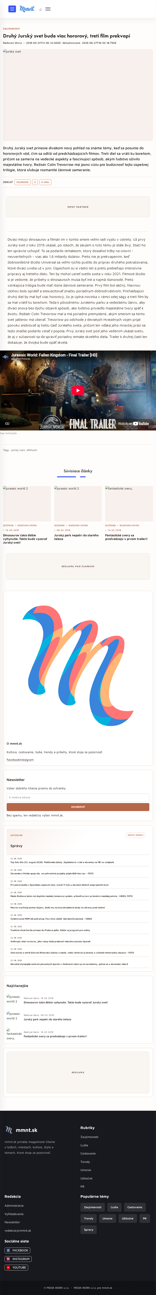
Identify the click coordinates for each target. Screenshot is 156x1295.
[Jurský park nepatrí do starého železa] (78, 503)
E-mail (45, 182)
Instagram (27, 759)
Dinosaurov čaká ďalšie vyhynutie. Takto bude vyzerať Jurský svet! (25, 538)
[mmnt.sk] (27, 9)
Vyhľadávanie (14, 1214)
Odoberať (78, 806)
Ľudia (84, 1145)
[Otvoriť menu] (12, 9)
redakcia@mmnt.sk (18, 1230)
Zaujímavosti (89, 1137)
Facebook (23, 182)
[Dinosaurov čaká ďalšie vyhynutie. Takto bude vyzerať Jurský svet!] (27, 503)
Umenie (85, 1170)
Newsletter (12, 1222)
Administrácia (14, 1205)
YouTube (17, 1267)
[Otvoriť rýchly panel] (48, 9)
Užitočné (86, 1178)
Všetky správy (135, 835)
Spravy (88, 1229)
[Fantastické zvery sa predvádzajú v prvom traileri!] (129, 503)
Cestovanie (88, 1153)
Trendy (85, 1161)
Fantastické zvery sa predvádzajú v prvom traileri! (126, 537)
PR (82, 1186)
